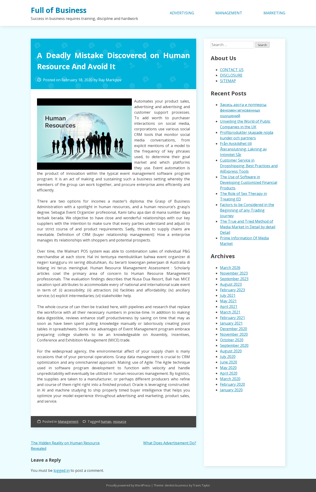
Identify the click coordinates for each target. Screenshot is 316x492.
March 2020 (230, 378)
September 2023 (234, 278)
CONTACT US (232, 69)
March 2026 (230, 267)
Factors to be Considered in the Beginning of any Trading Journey (247, 210)
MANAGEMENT (228, 13)
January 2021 (231, 323)
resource (119, 421)
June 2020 (228, 362)
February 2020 (232, 384)
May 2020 (228, 367)
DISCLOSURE (231, 75)
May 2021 (228, 301)
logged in (61, 470)
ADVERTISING (182, 13)
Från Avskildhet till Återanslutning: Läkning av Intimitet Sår (243, 149)
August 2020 (231, 351)
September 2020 (234, 345)
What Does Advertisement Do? (169, 442)
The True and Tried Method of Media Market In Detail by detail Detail (247, 227)
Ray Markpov (110, 79)
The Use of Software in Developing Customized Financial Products (248, 182)
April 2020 (228, 373)
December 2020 (233, 328)
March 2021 (230, 312)
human (106, 421)
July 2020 (227, 356)
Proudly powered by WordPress (128, 485)
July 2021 (227, 295)
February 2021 (232, 317)
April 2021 (228, 306)
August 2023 (231, 284)
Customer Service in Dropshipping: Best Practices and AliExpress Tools (249, 166)
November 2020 (234, 334)
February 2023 (232, 289)
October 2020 (231, 339)
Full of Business (59, 10)
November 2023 (234, 273)
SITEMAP (228, 80)
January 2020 (231, 389)
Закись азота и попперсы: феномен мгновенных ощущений (243, 110)
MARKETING (274, 13)
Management (68, 421)
